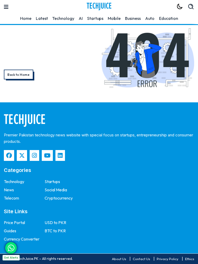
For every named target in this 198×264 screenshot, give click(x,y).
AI (81, 18)
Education (168, 18)
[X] (22, 155)
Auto (149, 18)
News (9, 189)
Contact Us (141, 259)
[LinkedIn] (60, 155)
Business (133, 18)
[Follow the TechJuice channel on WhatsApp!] (11, 248)
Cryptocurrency (59, 198)
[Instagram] (34, 155)
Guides (10, 230)
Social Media (56, 189)
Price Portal (14, 222)
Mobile (114, 18)
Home (25, 18)
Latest (42, 18)
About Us (119, 259)
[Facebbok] (9, 155)
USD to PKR (55, 222)
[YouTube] (47, 155)
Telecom (11, 198)
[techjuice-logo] (99, 6)
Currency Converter (21, 239)
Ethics (189, 259)
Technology (63, 18)
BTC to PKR (55, 230)
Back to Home (18, 75)
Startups (95, 18)
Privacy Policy (167, 259)
